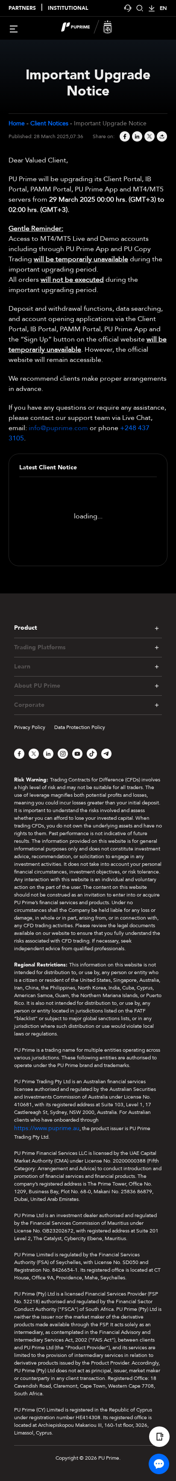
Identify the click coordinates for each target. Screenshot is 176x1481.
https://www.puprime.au (46, 1128)
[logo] (93, 28)
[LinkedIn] (136, 136)
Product (25, 628)
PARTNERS (22, 8)
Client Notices (49, 123)
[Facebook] (124, 136)
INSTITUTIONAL (68, 8)
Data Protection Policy (79, 727)
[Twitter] (149, 136)
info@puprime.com (58, 428)
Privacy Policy (29, 727)
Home (17, 123)
